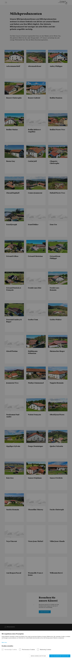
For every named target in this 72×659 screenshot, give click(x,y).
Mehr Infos (4, 642)
